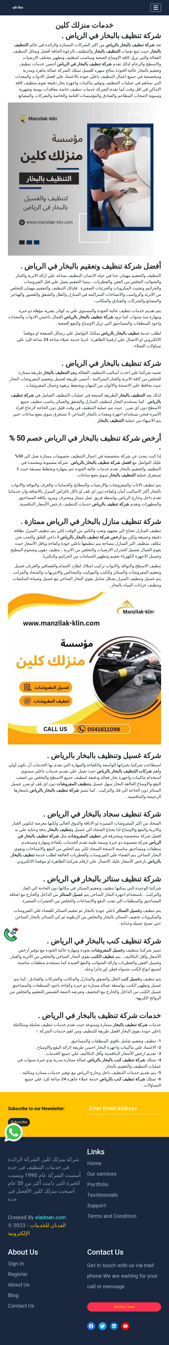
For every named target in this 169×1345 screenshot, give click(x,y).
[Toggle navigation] (156, 8)
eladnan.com (124, 1307)
